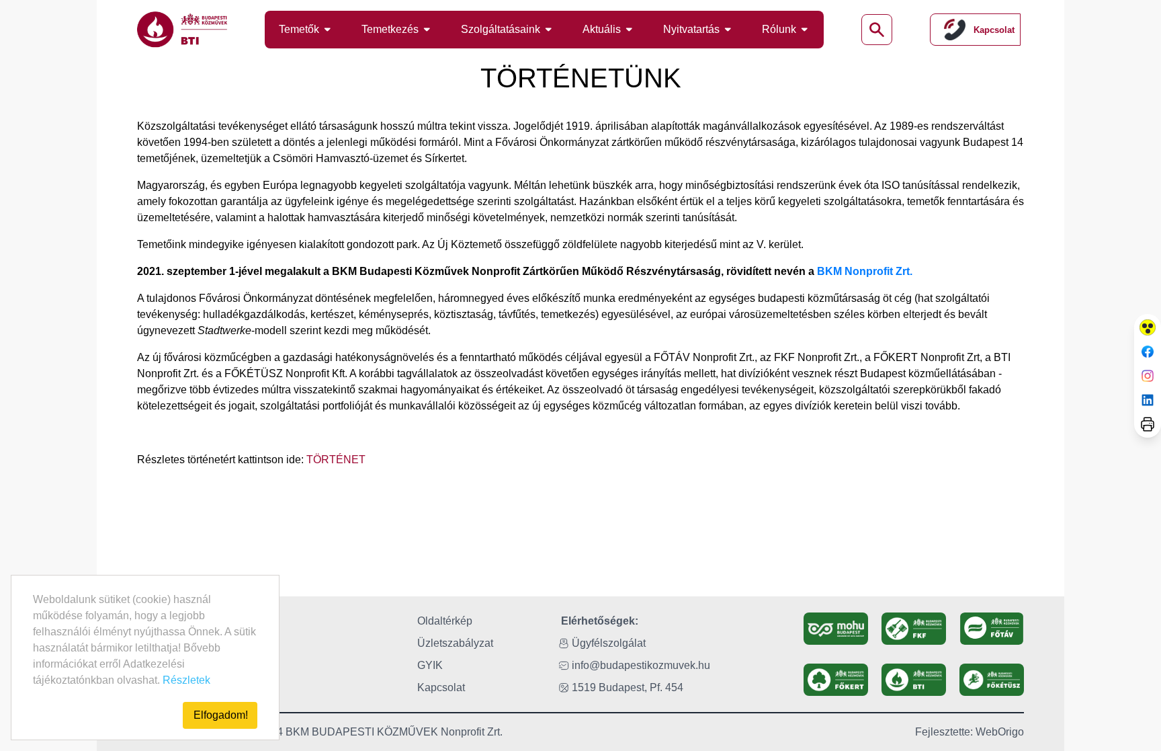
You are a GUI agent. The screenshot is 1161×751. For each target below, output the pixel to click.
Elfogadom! (221, 715)
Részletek (186, 680)
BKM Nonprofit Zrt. (864, 271)
